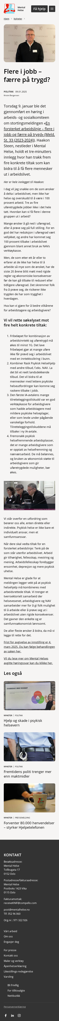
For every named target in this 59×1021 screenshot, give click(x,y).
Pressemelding (22, 817)
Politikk (9, 91)
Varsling (8, 976)
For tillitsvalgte (16, 990)
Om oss (8, 936)
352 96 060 (14, 913)
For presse (10, 950)
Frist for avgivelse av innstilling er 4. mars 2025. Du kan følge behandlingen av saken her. (29, 646)
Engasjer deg (11, 942)
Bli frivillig (13, 985)
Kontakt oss (11, 955)
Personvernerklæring (15, 1006)
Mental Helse (21, 9)
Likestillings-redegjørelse (18, 971)
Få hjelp (39, 9)
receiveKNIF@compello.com (20, 903)
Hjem (6, 18)
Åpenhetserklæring (15, 966)
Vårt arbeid (10, 931)
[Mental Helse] (9, 9)
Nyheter (18, 18)
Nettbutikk (14, 995)
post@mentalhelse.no (17, 909)
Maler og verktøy (14, 961)
